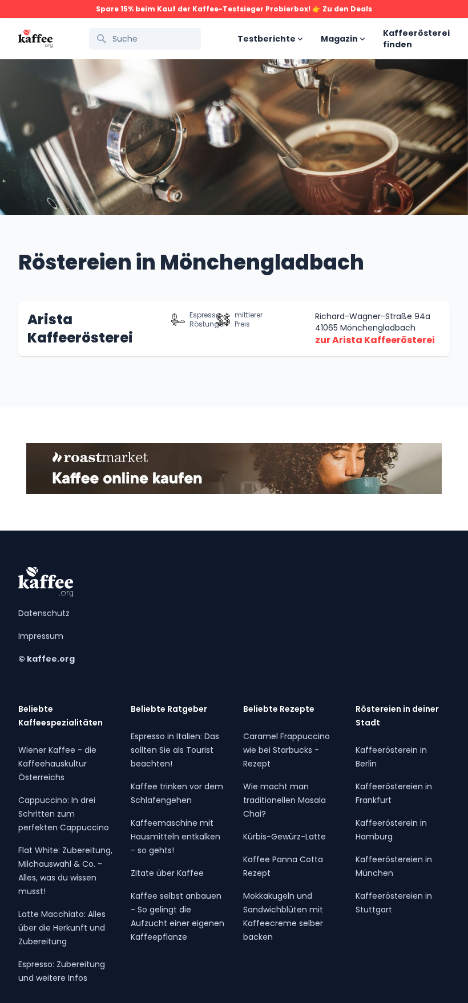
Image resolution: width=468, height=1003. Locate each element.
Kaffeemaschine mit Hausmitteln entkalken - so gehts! (175, 836)
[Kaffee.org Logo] (35, 39)
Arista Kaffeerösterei (80, 328)
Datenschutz (44, 613)
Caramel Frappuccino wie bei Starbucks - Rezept (286, 750)
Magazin (339, 38)
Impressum (40, 636)
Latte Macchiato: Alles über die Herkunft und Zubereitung (62, 927)
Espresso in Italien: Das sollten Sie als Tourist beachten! (175, 750)
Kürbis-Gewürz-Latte (284, 836)
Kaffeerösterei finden (416, 38)
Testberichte (266, 38)
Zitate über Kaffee (167, 873)
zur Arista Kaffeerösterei (375, 339)
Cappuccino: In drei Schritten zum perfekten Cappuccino (63, 813)
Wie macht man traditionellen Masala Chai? (284, 800)
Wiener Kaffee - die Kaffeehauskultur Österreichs (57, 763)
